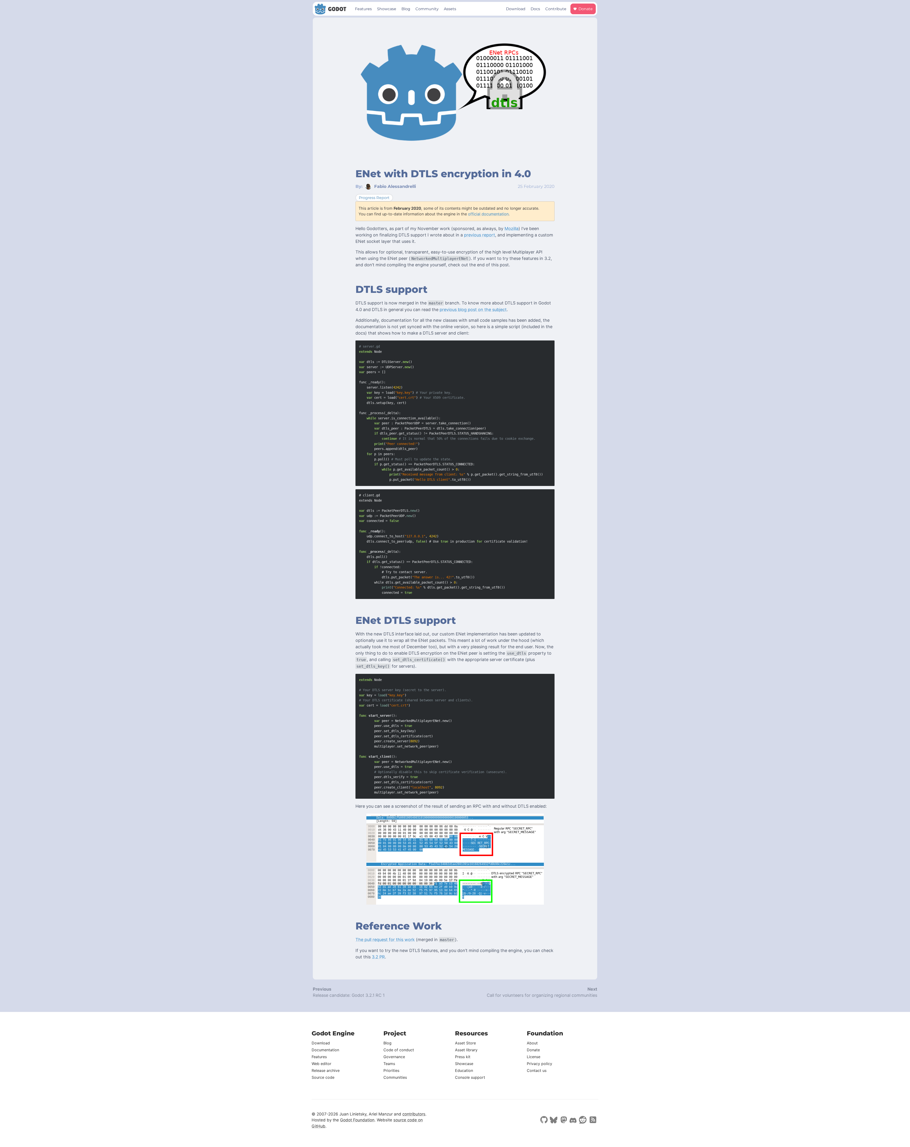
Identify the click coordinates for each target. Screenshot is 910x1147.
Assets (450, 9)
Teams (389, 1063)
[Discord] (573, 1120)
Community (427, 9)
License (533, 1056)
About (532, 1043)
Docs (535, 9)
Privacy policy (539, 1063)
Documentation (325, 1049)
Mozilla (512, 228)
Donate (585, 9)
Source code (323, 1077)
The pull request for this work (385, 939)
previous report (479, 234)
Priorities (391, 1070)
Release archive (326, 1070)
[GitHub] (544, 1120)
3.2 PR (378, 956)
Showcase (386, 9)
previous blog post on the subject (473, 309)
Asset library (466, 1049)
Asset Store (465, 1043)
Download (515, 9)
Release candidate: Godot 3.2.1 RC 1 (349, 995)
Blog (405, 9)
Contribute (555, 9)
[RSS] (592, 1120)
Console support (470, 1077)
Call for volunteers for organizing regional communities (542, 995)
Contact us (536, 1070)
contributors (413, 1114)
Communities (395, 1077)
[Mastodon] (563, 1120)
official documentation (488, 214)
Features (363, 9)
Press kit (462, 1056)
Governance (394, 1056)
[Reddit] (583, 1120)
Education (464, 1070)
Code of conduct (398, 1049)
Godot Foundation (357, 1120)
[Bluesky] (553, 1120)
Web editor (321, 1063)
